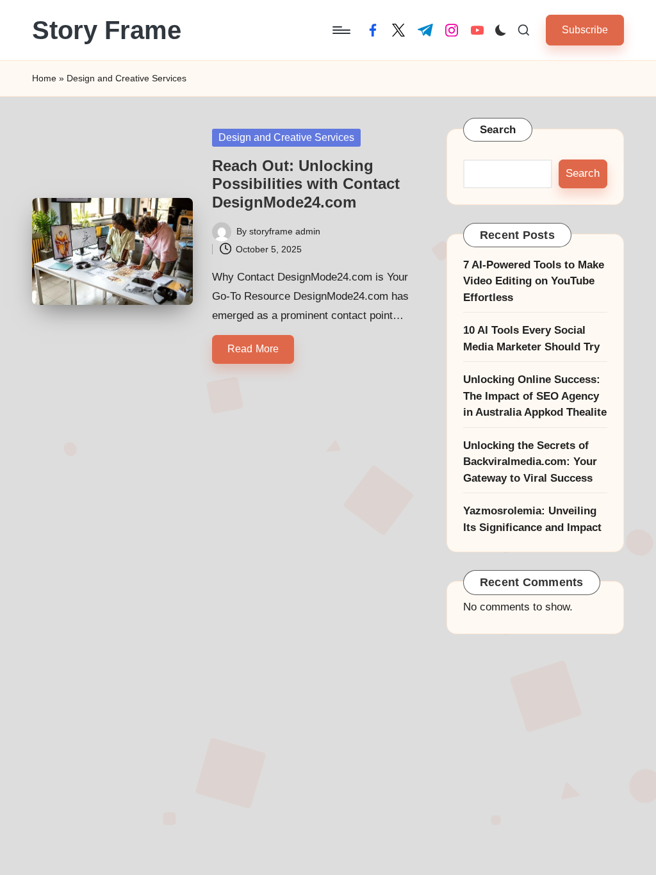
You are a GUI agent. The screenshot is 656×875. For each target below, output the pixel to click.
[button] (585, 30)
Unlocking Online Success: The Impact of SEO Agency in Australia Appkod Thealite (535, 395)
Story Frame (106, 30)
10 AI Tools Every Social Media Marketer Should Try (531, 338)
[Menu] (340, 30)
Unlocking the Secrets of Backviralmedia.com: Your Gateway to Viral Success (530, 461)
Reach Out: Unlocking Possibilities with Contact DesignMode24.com (306, 184)
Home (44, 78)
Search (498, 130)
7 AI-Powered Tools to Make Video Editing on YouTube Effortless (533, 281)
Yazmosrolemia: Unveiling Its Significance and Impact (532, 519)
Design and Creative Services (286, 137)
